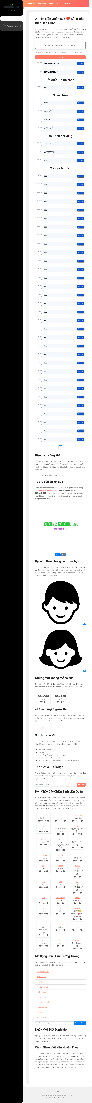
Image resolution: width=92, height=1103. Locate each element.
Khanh (77, 898)
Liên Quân (43, 855)
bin (77, 882)
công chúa (43, 940)
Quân (77, 940)
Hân (43, 908)
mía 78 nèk (41, 982)
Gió (77, 855)
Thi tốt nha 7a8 (42, 987)
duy (77, 924)
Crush (43, 839)
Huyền (77, 826)
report (60, 826)
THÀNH (60, 839)
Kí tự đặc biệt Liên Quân (48, 490)
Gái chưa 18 (41, 997)
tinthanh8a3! (41, 992)
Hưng (60, 940)
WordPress (57, 1097)
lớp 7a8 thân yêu (43, 972)
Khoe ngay (81, 784)
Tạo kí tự (60, 57)
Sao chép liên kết (80, 1023)
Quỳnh (60, 924)
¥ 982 (42, 728)
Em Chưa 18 (41, 1017)
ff (43, 815)
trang (43, 866)
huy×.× (77, 866)
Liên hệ (67, 3)
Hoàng (60, 908)
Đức (43, 826)
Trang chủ (31, 3)
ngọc (43, 882)
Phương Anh (77, 908)
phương (60, 855)
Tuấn (77, 839)
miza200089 (41, 977)
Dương (43, 924)
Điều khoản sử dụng (45, 3)
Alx (68, 1097)
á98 (43, 32)
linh (60, 815)
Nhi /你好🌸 (60, 898)
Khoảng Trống (77, 815)
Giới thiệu (59, 3)
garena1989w (42, 1007)
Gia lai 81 (40, 1012)
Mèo (60, 882)
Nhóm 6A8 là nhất (44, 1002)
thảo (43, 898)
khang (60, 866)
